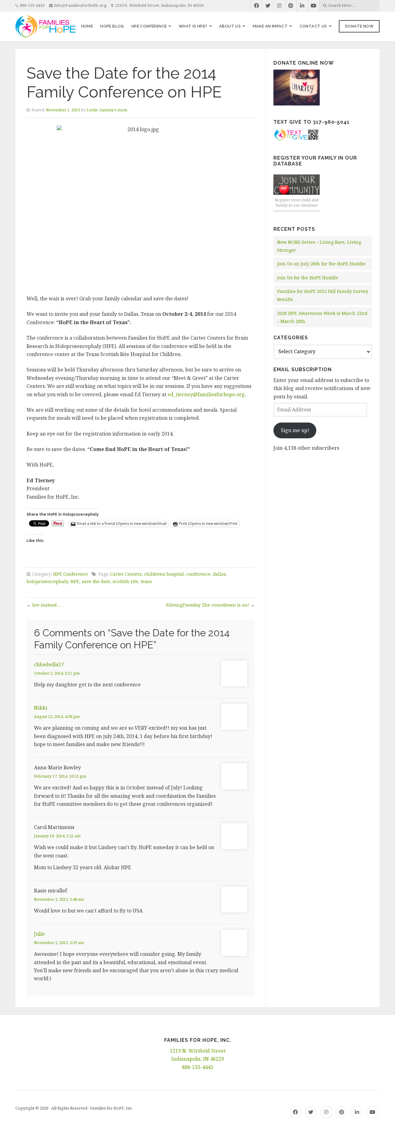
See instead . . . (47, 605)
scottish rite (125, 581)
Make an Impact (270, 26)
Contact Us (313, 26)
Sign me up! (295, 430)
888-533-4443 (32, 5)
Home (87, 26)
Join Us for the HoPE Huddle (307, 278)
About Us (230, 26)
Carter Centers (126, 574)
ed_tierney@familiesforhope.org (206, 394)
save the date (96, 581)
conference (198, 574)
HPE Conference (149, 26)
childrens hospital (164, 574)
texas (146, 581)
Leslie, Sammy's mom (107, 110)
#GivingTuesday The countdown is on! (207, 605)
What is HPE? (193, 26)
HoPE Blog (112, 26)
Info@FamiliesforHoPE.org (80, 5)
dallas (219, 574)
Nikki (40, 707)
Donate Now (359, 26)
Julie (39, 933)
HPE (74, 581)
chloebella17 (49, 664)
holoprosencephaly (47, 581)
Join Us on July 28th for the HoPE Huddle (321, 264)
